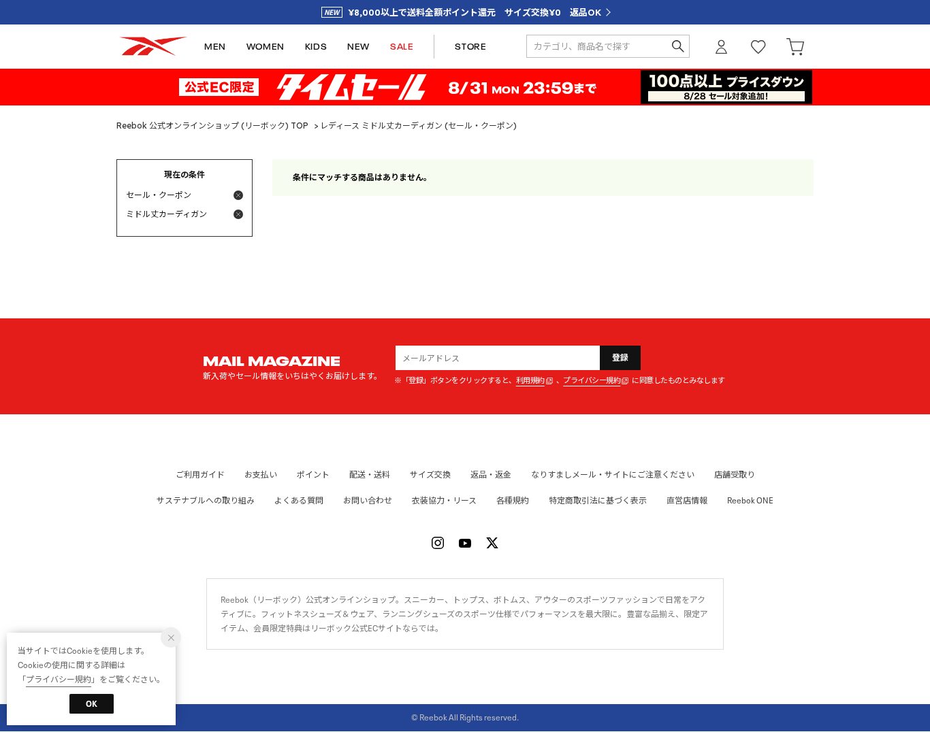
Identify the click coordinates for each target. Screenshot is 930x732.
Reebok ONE (750, 500)
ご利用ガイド (200, 474)
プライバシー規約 (591, 380)
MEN (215, 46)
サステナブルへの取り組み (206, 500)
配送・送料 (369, 474)
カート (795, 46)
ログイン (721, 46)
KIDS (316, 46)
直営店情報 (687, 500)
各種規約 (512, 500)
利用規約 (530, 380)
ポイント (313, 474)
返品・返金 (490, 474)
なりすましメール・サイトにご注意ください (612, 474)
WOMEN (265, 46)
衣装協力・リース (444, 500)
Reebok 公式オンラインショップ (153, 46)
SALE (401, 46)
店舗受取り (734, 474)
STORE (470, 46)
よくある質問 (298, 500)
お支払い (260, 474)
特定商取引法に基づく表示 (598, 500)
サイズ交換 (430, 474)
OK (91, 704)
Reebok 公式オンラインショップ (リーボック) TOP (212, 125)
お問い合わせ (367, 500)
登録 (620, 357)
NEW (358, 46)
